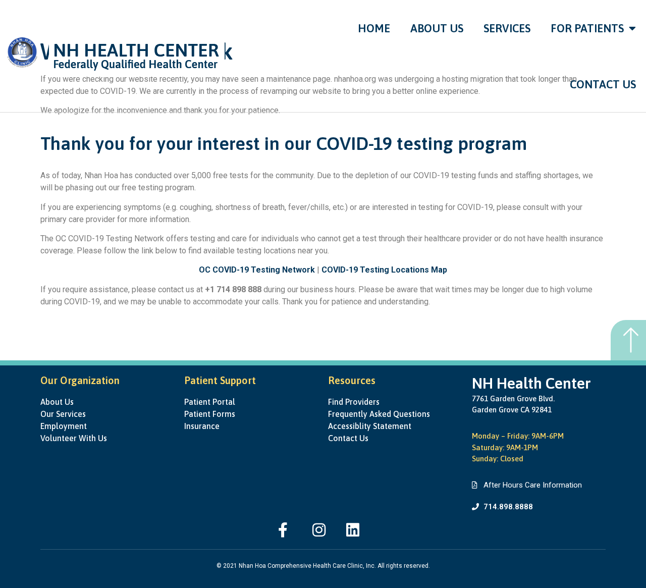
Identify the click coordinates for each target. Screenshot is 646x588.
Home (374, 28)
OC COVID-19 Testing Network (257, 270)
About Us (436, 28)
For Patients (587, 28)
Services (506, 28)
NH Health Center (531, 383)
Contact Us (603, 84)
